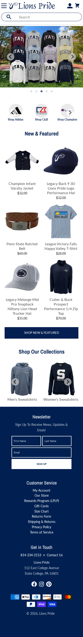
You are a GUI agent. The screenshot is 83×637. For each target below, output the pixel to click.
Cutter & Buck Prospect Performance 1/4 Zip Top (61, 306)
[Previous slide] (10, 57)
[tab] (31, 91)
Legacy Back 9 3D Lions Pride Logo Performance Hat (61, 188)
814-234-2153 (31, 555)
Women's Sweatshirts (60, 399)
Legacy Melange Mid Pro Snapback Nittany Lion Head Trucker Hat (22, 306)
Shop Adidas (15, 119)
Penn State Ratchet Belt (22, 246)
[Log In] (70, 5)
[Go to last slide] (13, 112)
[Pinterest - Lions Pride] (49, 584)
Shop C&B (41, 119)
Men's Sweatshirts (22, 399)
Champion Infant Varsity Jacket (22, 185)
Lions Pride (47, 613)
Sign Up (41, 463)
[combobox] (49, 17)
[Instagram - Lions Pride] (41, 584)
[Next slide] (72, 57)
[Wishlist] (64, 6)
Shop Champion (67, 119)
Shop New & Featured (41, 332)
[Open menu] (5, 5)
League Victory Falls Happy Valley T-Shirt (60, 246)
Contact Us (55, 555)
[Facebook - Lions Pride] (34, 584)
